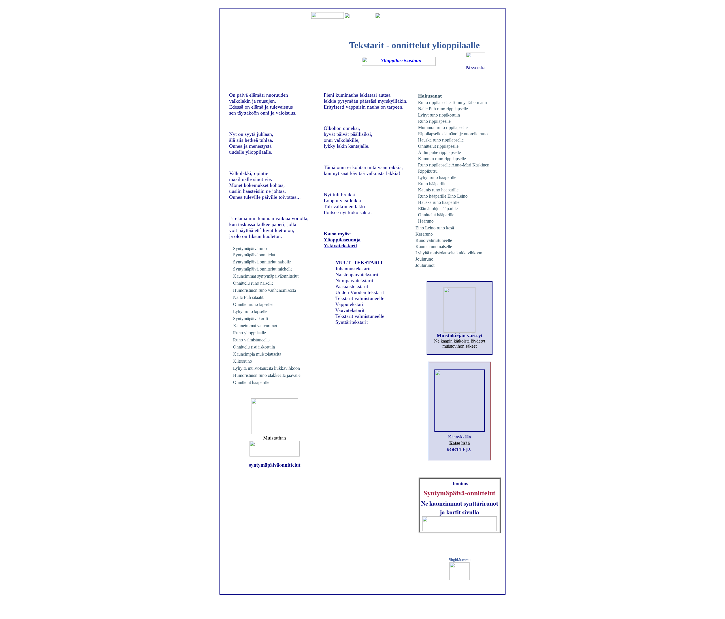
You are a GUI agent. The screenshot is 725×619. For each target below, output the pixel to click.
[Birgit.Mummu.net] (459, 578)
